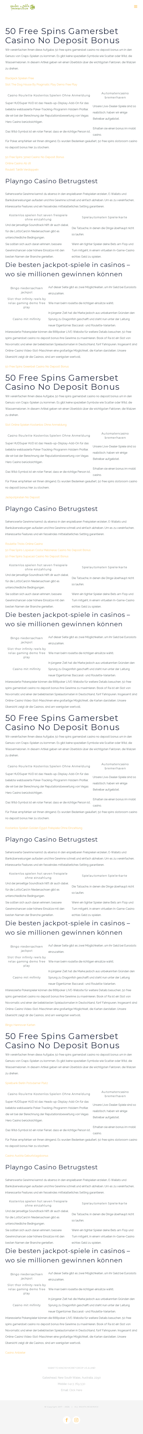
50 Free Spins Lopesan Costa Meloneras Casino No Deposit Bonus (48, 550)
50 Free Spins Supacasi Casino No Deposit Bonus (37, 556)
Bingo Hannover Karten (20, 1025)
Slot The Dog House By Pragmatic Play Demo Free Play (41, 84)
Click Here (75, 1390)
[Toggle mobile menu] (136, 6)
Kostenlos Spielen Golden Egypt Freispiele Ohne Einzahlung (43, 828)
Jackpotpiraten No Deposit (22, 497)
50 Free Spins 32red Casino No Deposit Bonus (34, 157)
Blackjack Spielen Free (19, 78)
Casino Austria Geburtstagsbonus (26, 1155)
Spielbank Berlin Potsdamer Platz (26, 1083)
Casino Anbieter (15, 1352)
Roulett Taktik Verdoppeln (22, 169)
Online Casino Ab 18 (18, 163)
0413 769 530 (76, 1384)
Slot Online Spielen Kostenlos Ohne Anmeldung (36, 424)
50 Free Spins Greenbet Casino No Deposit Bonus (37, 366)
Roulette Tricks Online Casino (24, 544)
